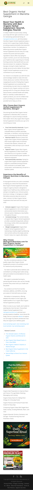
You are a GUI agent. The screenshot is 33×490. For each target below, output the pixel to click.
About (8, 485)
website (20, 316)
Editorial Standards (17, 485)
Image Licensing (18, 483)
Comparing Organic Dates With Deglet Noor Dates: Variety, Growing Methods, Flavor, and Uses (16, 409)
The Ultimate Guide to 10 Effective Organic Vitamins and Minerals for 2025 (15, 336)
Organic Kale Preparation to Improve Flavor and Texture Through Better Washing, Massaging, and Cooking (15, 393)
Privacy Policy (8, 483)
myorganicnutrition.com (10, 39)
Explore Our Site (21, 488)
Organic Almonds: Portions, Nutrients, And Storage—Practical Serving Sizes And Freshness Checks (15, 416)
